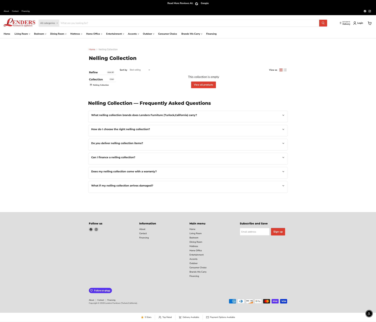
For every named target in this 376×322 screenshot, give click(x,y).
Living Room (21, 33)
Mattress (75, 33)
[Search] (323, 23)
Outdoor (148, 33)
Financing (26, 11)
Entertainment (114, 33)
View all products (203, 84)
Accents (132, 33)
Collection (96, 79)
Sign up (278, 231)
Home (7, 33)
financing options (115, 164)
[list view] (285, 70)
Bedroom (39, 33)
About (6, 11)
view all (111, 72)
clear (112, 79)
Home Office (93, 33)
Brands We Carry (191, 33)
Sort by (123, 70)
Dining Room (57, 33)
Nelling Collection (100, 85)
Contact (15, 11)
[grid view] (281, 70)
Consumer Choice (167, 33)
